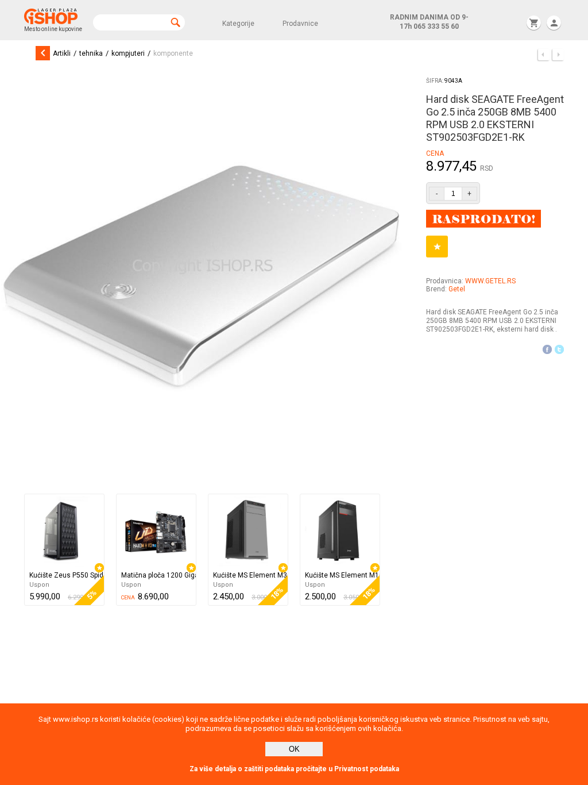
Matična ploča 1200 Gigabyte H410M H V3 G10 (158, 575)
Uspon (39, 584)
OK (294, 749)
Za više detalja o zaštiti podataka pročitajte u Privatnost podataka (294, 769)
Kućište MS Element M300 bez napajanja (250, 575)
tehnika (91, 53)
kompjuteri (128, 53)
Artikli (62, 53)
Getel (456, 289)
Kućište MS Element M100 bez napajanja (342, 575)
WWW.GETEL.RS (490, 281)
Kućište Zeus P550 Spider (66, 575)
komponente (173, 53)
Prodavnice (300, 24)
